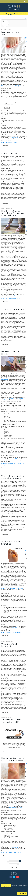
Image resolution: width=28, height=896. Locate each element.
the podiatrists (11, 398)
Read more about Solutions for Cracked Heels (11, 852)
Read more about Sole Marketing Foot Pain (10, 298)
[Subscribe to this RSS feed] (25, 18)
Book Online (22, 893)
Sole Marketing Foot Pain (13, 309)
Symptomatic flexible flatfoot (26, 225)
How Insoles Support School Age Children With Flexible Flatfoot (13, 213)
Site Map (14, 884)
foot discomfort (4, 379)
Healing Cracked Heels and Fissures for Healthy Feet (13, 759)
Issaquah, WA (15, 137)
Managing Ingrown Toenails (10, 33)
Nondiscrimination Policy (22, 883)
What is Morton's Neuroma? (9, 644)
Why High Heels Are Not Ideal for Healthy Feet (12, 477)
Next (18, 864)
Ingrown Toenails (9, 153)
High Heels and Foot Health (10, 352)
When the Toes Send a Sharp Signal (11, 542)
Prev (8, 861)
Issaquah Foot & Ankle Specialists (14, 85)
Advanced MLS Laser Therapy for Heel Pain (11, 720)
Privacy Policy (14, 883)
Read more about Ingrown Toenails (9, 142)
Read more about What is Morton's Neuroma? (11, 632)
